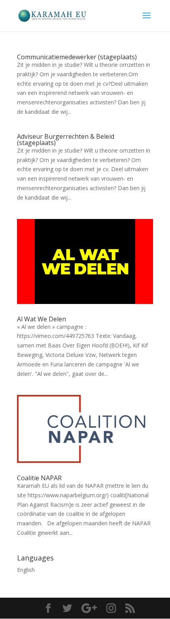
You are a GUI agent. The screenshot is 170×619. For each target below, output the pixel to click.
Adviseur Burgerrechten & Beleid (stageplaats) (65, 139)
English (26, 570)
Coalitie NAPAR (39, 478)
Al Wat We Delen (41, 319)
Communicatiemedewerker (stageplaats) (77, 57)
